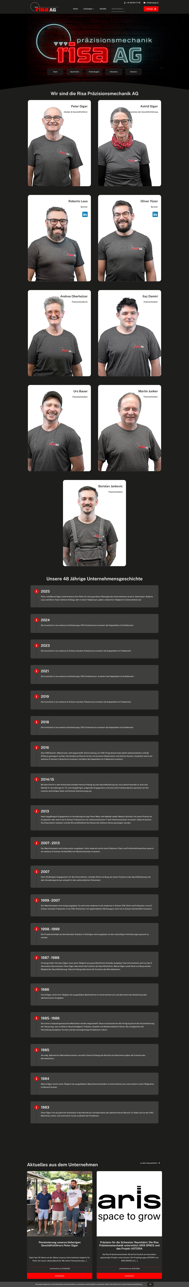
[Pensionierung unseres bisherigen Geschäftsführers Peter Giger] (59, 1173)
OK (150, 1284)
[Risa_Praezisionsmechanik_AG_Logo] (45, 3)
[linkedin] (85, 119)
